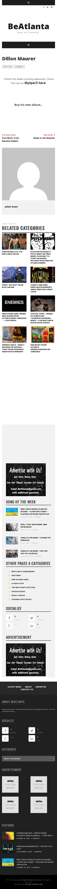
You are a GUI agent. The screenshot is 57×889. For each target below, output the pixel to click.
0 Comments (19, 67)
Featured (16, 575)
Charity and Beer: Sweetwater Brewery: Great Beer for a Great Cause (41, 288)
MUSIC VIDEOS (18, 595)
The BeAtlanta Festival (24, 587)
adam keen (11, 206)
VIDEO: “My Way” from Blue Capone (12, 286)
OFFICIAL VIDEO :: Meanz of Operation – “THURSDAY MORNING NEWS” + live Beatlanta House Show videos (41, 318)
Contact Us (27, 689)
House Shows (18, 591)
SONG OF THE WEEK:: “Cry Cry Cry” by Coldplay (34, 552)
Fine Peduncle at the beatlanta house (12, 253)
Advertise (41, 687)
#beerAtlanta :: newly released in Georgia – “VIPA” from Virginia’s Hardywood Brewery (13, 348)
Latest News (14, 687)
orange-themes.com (34, 884)
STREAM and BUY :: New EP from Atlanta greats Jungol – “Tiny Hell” (35, 834)
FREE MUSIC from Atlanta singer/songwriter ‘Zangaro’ (40, 348)
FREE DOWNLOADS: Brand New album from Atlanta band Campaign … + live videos (14, 317)
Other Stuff (18, 583)
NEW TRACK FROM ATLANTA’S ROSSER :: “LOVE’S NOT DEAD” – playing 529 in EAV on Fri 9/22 (35, 511)
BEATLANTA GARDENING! (23, 571)
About (28, 687)
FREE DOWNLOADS (20, 579)
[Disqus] (28, 391)
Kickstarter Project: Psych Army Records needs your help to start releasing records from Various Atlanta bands (41, 257)
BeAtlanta (28, 26)
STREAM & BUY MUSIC (22, 599)
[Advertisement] (26, 442)
